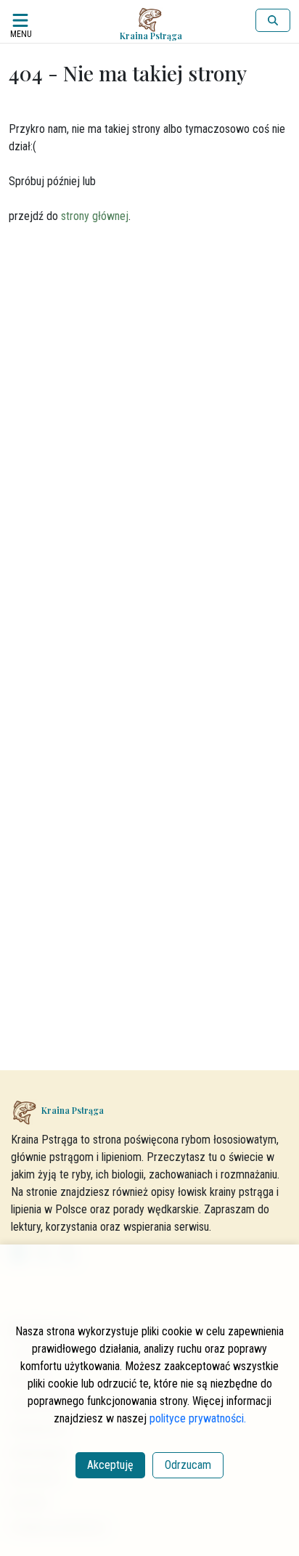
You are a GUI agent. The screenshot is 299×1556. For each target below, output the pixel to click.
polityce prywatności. (198, 1418)
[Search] (272, 20)
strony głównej (94, 216)
